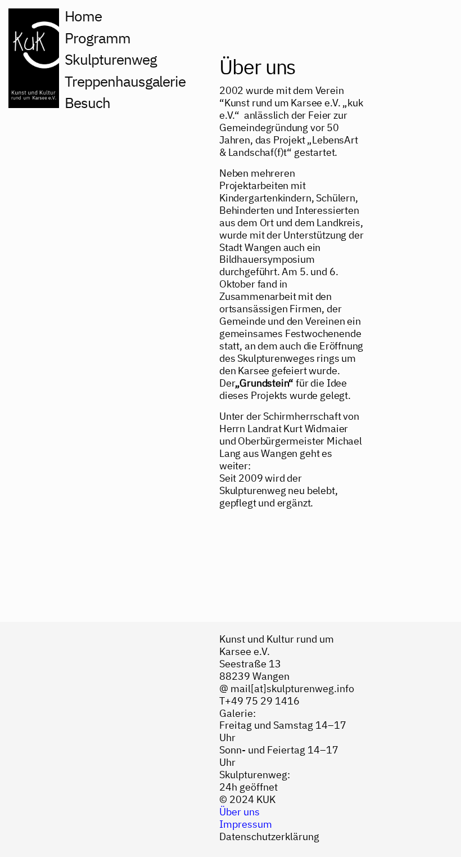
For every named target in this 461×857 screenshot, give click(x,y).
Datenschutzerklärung (269, 836)
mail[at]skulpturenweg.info (292, 688)
